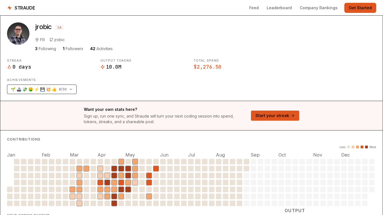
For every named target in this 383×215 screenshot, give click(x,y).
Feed (254, 7)
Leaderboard (279, 7)
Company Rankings (319, 7)
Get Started (360, 7)
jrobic (59, 39)
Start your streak (272, 115)
